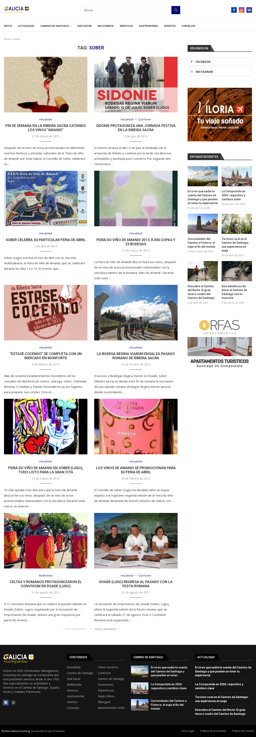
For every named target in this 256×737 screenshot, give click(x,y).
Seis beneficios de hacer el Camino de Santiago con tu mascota (234, 292)
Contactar (104, 673)
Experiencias (106, 690)
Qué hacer (84, 25)
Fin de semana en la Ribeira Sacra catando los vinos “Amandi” (45, 128)
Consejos (188, 25)
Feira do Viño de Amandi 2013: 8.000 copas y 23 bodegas (135, 242)
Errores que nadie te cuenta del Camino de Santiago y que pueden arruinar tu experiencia (203, 197)
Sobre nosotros (108, 667)
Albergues (104, 702)
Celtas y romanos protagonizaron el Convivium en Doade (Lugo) (46, 584)
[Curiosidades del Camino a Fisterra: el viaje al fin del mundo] (203, 224)
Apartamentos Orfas (111, 707)
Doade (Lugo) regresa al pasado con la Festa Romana (136, 584)
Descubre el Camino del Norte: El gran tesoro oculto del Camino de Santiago (201, 292)
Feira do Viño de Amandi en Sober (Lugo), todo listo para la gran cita (45, 470)
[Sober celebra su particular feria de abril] (45, 198)
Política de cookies (243, 731)
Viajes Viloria (106, 696)
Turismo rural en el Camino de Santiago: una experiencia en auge (235, 244)
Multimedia (106, 25)
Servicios (126, 25)
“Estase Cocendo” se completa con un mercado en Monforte (46, 356)
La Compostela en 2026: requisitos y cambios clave (233, 195)
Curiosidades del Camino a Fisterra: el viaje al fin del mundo (201, 242)
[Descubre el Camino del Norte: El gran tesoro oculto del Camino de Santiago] (203, 271)
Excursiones (105, 684)
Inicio (8, 25)
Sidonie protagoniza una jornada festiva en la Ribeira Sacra (136, 128)
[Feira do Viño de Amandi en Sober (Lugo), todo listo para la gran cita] (45, 426)
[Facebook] (234, 10)
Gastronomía (148, 25)
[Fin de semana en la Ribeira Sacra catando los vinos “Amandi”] (45, 84)
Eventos (170, 25)
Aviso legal (187, 731)
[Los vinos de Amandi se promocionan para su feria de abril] (136, 426)
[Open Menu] (249, 10)
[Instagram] (241, 10)
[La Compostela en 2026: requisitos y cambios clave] (237, 176)
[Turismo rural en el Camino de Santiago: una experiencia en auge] (237, 224)
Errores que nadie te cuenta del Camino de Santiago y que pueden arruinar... (169, 671)
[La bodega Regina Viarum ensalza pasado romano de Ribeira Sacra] (136, 312)
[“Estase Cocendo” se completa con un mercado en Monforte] (45, 312)
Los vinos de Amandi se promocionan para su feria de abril (136, 470)
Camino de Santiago (54, 25)
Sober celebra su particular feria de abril (46, 240)
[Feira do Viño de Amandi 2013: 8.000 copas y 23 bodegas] (136, 198)
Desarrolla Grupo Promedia (48, 731)
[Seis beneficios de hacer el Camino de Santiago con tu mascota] (237, 271)
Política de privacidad (213, 731)
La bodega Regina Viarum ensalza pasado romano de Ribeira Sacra (136, 356)
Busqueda (175, 10)
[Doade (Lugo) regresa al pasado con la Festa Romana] (136, 540)
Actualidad (26, 25)
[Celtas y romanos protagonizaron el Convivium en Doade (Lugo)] (45, 540)
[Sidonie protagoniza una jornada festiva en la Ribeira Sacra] (136, 84)
